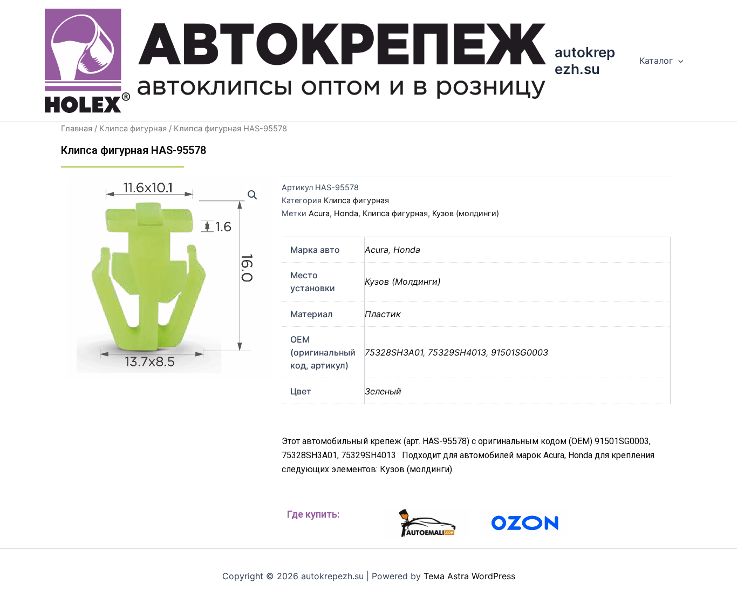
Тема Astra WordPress (469, 576)
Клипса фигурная (133, 128)
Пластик (383, 314)
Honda (346, 213)
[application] (678, 60)
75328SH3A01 (394, 352)
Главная (76, 128)
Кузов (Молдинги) (403, 281)
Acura (319, 213)
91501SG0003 (519, 352)
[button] (252, 195)
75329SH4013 (457, 352)
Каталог (656, 60)
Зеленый (383, 391)
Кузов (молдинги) (465, 213)
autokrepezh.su (585, 60)
